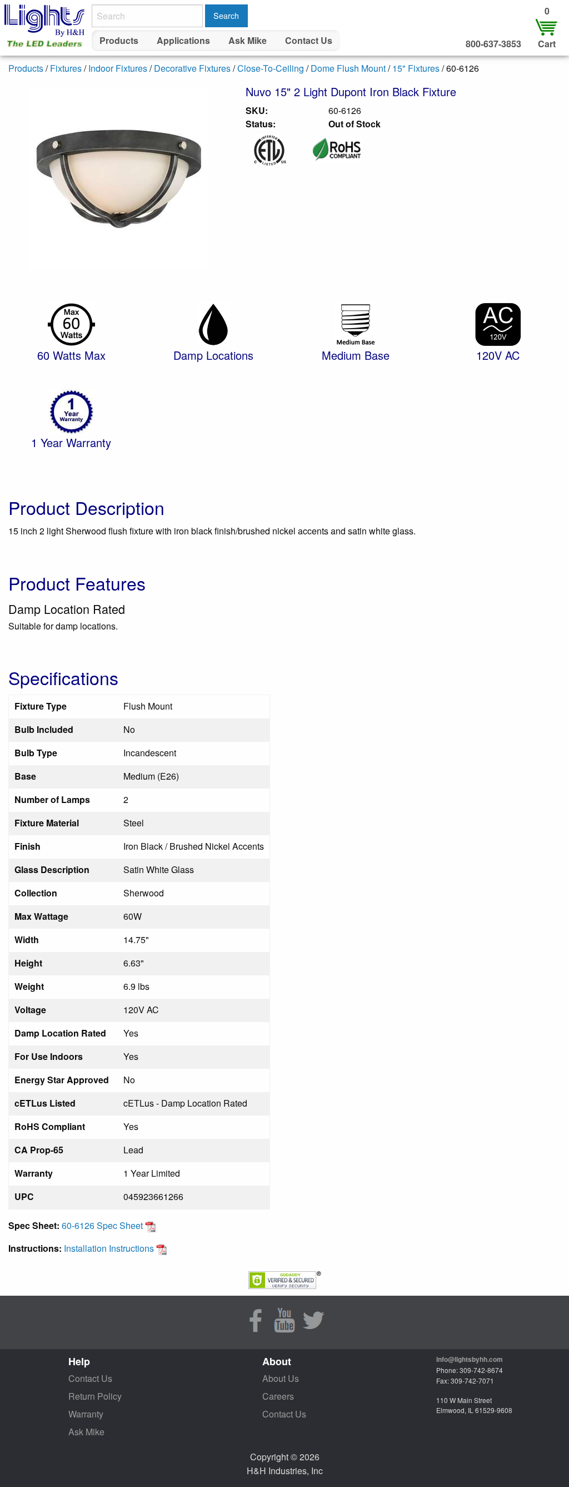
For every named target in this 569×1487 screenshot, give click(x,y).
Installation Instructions (110, 1248)
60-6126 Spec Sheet (103, 1225)
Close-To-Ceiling (270, 68)
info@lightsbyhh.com (469, 1359)
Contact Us (308, 40)
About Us (280, 1378)
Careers (278, 1396)
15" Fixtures (416, 68)
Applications (183, 40)
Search (226, 15)
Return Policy (95, 1396)
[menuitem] (119, 40)
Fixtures (66, 68)
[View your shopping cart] (547, 26)
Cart (547, 43)
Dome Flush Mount (348, 68)
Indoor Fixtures (117, 68)
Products (118, 40)
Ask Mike (247, 40)
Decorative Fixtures (192, 68)
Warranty (85, 1413)
